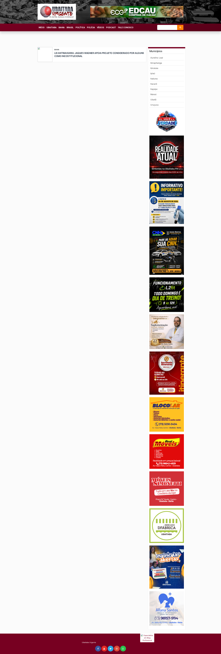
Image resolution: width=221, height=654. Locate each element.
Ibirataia (154, 68)
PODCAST (111, 27)
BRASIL (70, 27)
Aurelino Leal (156, 57)
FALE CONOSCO (125, 27)
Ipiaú (152, 73)
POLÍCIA (91, 27)
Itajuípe (153, 89)
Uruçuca (154, 105)
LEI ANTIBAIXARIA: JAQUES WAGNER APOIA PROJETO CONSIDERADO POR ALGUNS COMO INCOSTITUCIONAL (99, 54)
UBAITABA (52, 27)
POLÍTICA (80, 27)
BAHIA (62, 27)
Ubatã (153, 99)
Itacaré (153, 84)
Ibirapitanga (156, 63)
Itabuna (154, 78)
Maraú (153, 94)
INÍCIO (42, 27)
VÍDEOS (100, 27)
